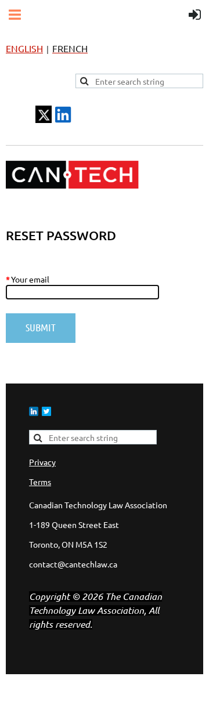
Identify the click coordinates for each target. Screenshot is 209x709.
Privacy (42, 462)
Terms (40, 481)
